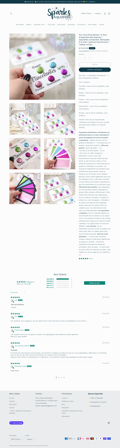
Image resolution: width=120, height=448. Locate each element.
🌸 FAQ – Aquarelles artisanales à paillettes (20, 412)
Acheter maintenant (94, 69)
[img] (15, 297)
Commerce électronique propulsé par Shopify (36, 445)
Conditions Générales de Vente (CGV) (72, 412)
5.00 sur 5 (30, 282)
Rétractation (66, 416)
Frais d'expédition (84, 50)
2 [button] (59, 377)
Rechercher (13, 404)
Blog (63, 404)
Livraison (65, 398)
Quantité (81, 54)
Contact (11, 407)
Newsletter (65, 407)
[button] (11, 14)
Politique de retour (68, 401)
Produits (12, 401)
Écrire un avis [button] (95, 283)
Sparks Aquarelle (18, 445)
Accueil (11, 398)
